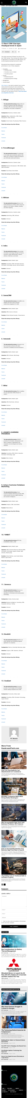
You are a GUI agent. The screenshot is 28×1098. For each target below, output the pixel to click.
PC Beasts (4, 48)
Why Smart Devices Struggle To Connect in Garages (11, 1007)
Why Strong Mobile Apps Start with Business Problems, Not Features (12, 823)
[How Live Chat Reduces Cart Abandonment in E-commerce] (14, 760)
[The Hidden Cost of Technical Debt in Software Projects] (14, 866)
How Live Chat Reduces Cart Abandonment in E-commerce (11, 771)
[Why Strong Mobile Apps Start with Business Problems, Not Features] (14, 812)
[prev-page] (2, 884)
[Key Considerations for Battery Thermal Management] (14, 941)
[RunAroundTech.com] (14, 2)
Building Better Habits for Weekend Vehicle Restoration (13, 1040)
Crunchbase (4, 127)
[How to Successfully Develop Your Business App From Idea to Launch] (14, 838)
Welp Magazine (4, 85)
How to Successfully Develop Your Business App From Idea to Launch (12, 849)
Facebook (3, 137)
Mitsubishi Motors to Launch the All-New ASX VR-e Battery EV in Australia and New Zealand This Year (13, 974)
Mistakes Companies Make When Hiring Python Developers (12, 797)
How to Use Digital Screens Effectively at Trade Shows (12, 1057)
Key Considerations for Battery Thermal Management (11, 950)
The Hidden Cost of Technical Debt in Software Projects (13, 876)
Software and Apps (11, 5)
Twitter (3, 134)
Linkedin (3, 141)
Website (3, 131)
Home (3, 5)
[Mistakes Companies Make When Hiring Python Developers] (14, 786)
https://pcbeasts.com (14, 740)
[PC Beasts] (14, 732)
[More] (18, 51)
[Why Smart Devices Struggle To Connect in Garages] (14, 998)
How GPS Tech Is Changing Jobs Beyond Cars (13, 1046)
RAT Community (4, 952)
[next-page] (5, 884)
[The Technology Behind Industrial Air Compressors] (14, 1022)
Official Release (4, 978)
